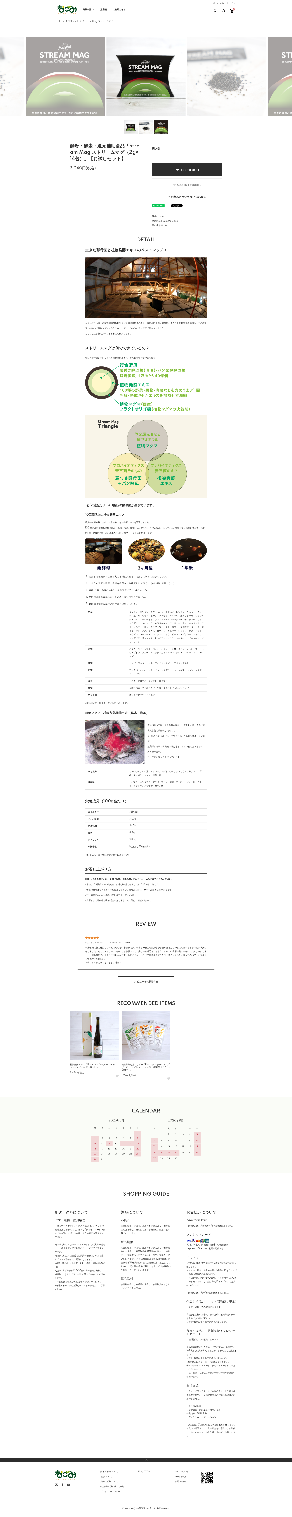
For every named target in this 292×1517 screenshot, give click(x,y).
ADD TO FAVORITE (189, 185)
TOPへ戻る (146, 1460)
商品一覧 (87, 9)
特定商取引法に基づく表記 (165, 221)
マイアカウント (182, 1472)
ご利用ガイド (119, 9)
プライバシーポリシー (110, 1492)
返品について (158, 216)
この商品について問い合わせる (187, 197)
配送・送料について (109, 1472)
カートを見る (181, 1477)
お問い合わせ (181, 1481)
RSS (140, 1472)
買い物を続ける (159, 225)
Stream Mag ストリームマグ (98, 21)
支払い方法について (109, 1481)
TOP (58, 21)
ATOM (147, 1472)
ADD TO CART (190, 170)
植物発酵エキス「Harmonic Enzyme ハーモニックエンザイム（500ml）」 (93, 1065)
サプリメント (72, 21)
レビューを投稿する (146, 981)
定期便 (103, 9)
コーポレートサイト (225, 3)
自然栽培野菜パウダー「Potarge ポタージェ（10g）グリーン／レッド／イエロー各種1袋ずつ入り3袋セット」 (146, 1067)
